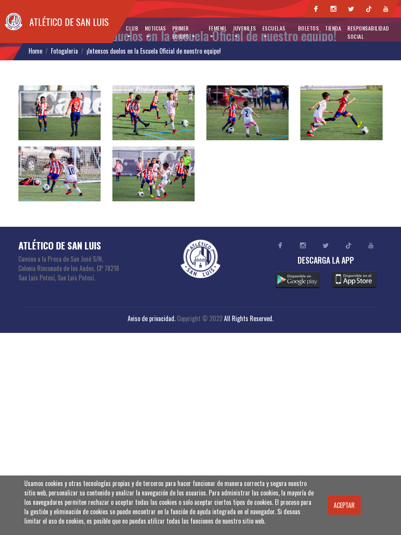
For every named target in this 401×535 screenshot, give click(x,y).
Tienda (333, 28)
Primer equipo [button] (181, 32)
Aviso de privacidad (151, 318)
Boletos (308, 28)
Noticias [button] (155, 28)
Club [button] (132, 28)
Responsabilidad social (368, 32)
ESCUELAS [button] (273, 28)
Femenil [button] (218, 28)
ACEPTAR (344, 505)
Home (35, 51)
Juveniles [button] (244, 28)
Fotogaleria (64, 51)
